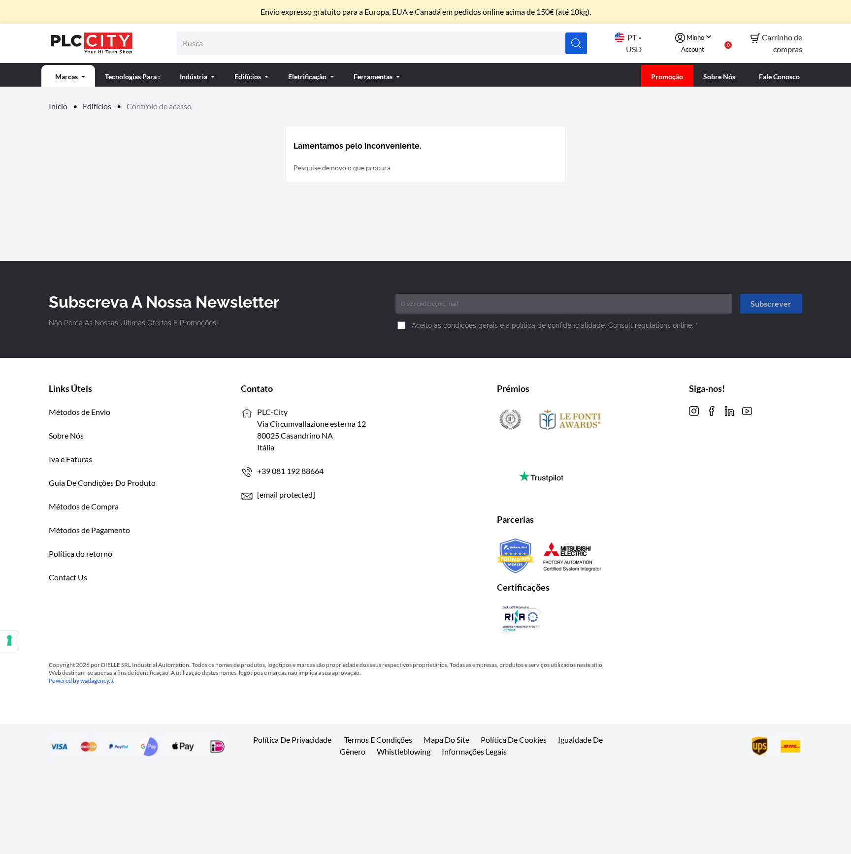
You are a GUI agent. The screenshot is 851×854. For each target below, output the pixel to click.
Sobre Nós (66, 435)
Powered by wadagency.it (81, 680)
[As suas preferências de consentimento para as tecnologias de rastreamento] (9, 640)
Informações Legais (474, 751)
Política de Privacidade (292, 739)
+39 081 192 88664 (290, 470)
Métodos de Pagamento (89, 530)
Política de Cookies (514, 739)
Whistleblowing (403, 751)
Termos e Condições (378, 739)
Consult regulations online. (651, 325)
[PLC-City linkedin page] (729, 409)
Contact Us (68, 577)
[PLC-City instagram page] (694, 409)
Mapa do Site (446, 739)
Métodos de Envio (79, 411)
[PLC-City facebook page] (712, 409)
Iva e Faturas (70, 459)
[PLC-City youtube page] (747, 409)
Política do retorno (80, 553)
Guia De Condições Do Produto (102, 482)
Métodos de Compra (84, 506)
